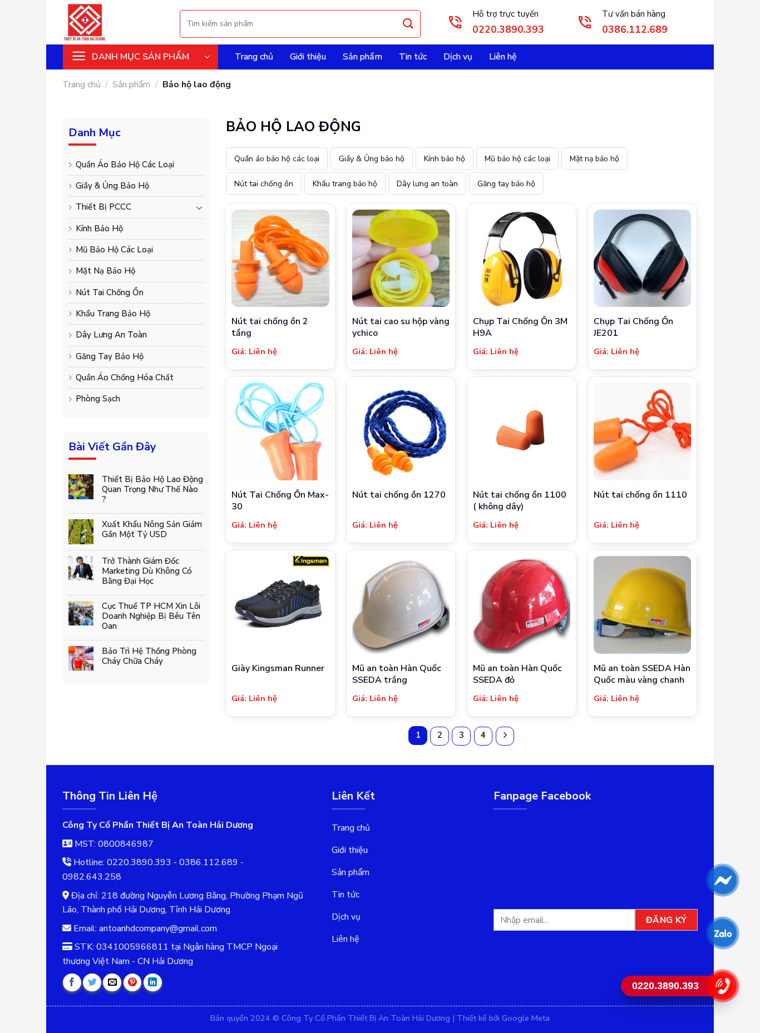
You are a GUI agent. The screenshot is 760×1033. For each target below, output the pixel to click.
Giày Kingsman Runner (277, 668)
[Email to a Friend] (112, 983)
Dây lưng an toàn (111, 334)
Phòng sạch (98, 398)
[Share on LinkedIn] (153, 983)
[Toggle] (199, 207)
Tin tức (413, 57)
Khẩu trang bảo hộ (113, 313)
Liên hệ (503, 57)
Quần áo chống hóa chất (125, 377)
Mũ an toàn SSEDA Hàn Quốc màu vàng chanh (642, 674)
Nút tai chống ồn (110, 292)
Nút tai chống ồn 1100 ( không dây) (519, 501)
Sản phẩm (362, 57)
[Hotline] (722, 986)
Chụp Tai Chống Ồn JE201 (633, 327)
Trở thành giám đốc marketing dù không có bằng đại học (147, 571)
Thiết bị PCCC (103, 206)
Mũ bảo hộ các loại (114, 249)
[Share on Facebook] (72, 983)
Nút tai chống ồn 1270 (399, 495)
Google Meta (526, 1018)
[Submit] (408, 23)
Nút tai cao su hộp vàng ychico (401, 327)
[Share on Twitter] (92, 983)
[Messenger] (722, 880)
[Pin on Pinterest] (133, 983)
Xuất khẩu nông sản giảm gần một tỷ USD (152, 529)
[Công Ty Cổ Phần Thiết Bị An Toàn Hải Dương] (113, 22)
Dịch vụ (457, 57)
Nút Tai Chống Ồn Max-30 (280, 501)
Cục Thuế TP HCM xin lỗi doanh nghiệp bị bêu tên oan (151, 616)
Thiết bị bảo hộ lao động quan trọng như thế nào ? (152, 489)
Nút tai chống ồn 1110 (640, 495)
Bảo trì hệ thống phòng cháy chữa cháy (149, 656)
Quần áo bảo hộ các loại (125, 164)
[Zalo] (722, 933)
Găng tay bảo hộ (110, 356)
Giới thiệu (308, 57)
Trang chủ (254, 57)
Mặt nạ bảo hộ (105, 270)
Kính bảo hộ (99, 228)
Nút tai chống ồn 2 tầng (269, 327)
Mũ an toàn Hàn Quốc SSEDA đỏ (517, 674)
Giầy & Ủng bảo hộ (112, 185)
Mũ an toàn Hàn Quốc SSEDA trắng (396, 674)
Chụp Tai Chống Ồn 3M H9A (520, 327)
